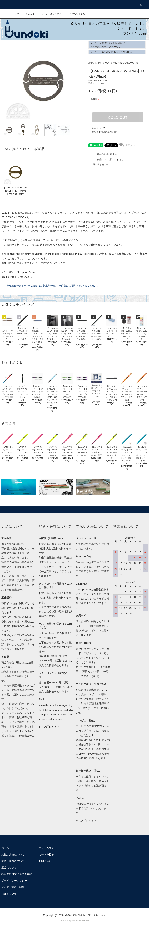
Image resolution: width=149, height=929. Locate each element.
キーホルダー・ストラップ (106, 46)
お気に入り (129, 145)
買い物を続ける (100, 164)
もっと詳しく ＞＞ (49, 726)
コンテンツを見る (76, 14)
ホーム (93, 43)
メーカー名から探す (51, 14)
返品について (98, 128)
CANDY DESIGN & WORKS (117, 52)
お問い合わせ (46, 861)
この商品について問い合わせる (108, 159)
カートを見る (46, 854)
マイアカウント (48, 847)
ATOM (12, 893)
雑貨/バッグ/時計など (113, 43)
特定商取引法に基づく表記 (105, 132)
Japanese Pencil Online (78, 920)
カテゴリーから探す (25, 14)
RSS (4, 893)
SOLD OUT (118, 117)
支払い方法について (12, 854)
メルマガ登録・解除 (12, 887)
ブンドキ (64, 920)
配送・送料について (12, 861)
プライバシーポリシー (14, 880)
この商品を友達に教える (105, 154)
